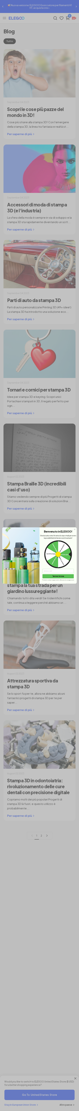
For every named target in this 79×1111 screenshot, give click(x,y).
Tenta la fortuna (58, 576)
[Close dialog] (74, 529)
